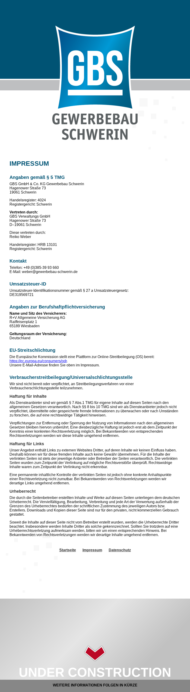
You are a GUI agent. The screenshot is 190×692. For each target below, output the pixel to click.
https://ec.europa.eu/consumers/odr (38, 361)
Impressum (92, 550)
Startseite (67, 550)
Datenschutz (120, 550)
